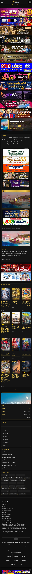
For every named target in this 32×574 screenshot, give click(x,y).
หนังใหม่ (13, 546)
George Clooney (22, 488)
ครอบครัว (11, 128)
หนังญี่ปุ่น (5, 436)
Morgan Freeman (13, 493)
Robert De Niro (19, 477)
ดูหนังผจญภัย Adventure (8, 462)
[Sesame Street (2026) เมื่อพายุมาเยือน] (26, 344)
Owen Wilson (22, 493)
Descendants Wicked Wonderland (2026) (16, 353)
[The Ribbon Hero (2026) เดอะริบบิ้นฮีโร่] (5, 344)
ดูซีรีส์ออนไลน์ (10, 550)
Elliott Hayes (14, 251)
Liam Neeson (4, 483)
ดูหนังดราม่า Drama (7, 452)
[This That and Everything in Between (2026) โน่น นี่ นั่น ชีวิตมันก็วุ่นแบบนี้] (5, 318)
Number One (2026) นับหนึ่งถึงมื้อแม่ (15, 327)
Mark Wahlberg (5, 480)
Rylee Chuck (24, 253)
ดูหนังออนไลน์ (7, 546)
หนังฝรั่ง (5, 425)
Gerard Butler (14, 488)
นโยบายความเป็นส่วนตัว (7, 508)
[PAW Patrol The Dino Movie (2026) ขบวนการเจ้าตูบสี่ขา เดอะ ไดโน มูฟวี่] (26, 294)
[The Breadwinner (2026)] (26, 318)
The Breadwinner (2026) (26, 327)
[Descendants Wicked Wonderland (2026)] (16, 344)
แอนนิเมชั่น (22, 128)
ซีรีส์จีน (22, 550)
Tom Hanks (11, 477)
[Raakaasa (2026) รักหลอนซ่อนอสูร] (26, 367)
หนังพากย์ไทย (18, 546)
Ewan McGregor (5, 491)
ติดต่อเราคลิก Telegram (16, 5)
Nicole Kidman (22, 480)
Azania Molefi (5, 251)
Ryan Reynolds (14, 480)
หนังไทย (5, 428)
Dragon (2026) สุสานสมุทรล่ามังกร (15, 303)
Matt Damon (20, 483)
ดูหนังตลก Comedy (7, 460)
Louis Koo (27, 477)
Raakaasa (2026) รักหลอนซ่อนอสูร (26, 375)
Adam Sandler (12, 483)
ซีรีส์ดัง (4, 445)
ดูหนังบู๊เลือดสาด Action (8, 457)
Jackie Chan (4, 477)
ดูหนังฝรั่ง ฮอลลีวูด (7, 454)
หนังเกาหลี (5, 433)
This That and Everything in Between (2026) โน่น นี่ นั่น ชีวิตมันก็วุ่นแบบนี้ (5, 329)
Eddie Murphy (5, 493)
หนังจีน (4, 430)
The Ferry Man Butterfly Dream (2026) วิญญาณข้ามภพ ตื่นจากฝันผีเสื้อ (5, 304)
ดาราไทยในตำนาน (6, 516)
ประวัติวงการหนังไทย (6, 520)
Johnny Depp (4, 485)
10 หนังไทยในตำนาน (6, 514)
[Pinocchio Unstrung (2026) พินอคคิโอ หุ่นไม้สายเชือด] (16, 367)
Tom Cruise (12, 485)
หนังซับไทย (25, 546)
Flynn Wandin (21, 251)
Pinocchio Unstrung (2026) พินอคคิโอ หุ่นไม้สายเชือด (15, 376)
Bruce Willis (12, 475)
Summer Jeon (16, 255)
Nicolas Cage (4, 475)
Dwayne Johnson (20, 485)
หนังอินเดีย (5, 439)
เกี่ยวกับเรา (4, 504)
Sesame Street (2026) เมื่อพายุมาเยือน (26, 353)
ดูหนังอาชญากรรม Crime (9, 468)
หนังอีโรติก (5, 442)
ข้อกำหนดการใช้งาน (6, 510)
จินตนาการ (16, 128)
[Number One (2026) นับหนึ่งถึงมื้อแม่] (16, 318)
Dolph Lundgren (5, 488)
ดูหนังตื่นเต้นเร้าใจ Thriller (9, 465)
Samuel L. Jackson (20, 475)
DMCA (3, 506)
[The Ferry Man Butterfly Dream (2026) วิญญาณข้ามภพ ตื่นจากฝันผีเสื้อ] (5, 294)
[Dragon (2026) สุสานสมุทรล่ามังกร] (16, 294)
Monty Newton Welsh (16, 253)
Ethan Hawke (13, 491)
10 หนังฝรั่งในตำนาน (6, 518)
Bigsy (10, 251)
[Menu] (2, 2)
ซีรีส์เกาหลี (17, 550)
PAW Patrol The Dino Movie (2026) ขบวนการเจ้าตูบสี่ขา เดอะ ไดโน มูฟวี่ (26, 304)
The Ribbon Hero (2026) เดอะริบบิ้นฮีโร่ (5, 353)
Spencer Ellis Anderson (7, 255)
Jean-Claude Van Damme (24, 491)
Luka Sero (8, 253)
